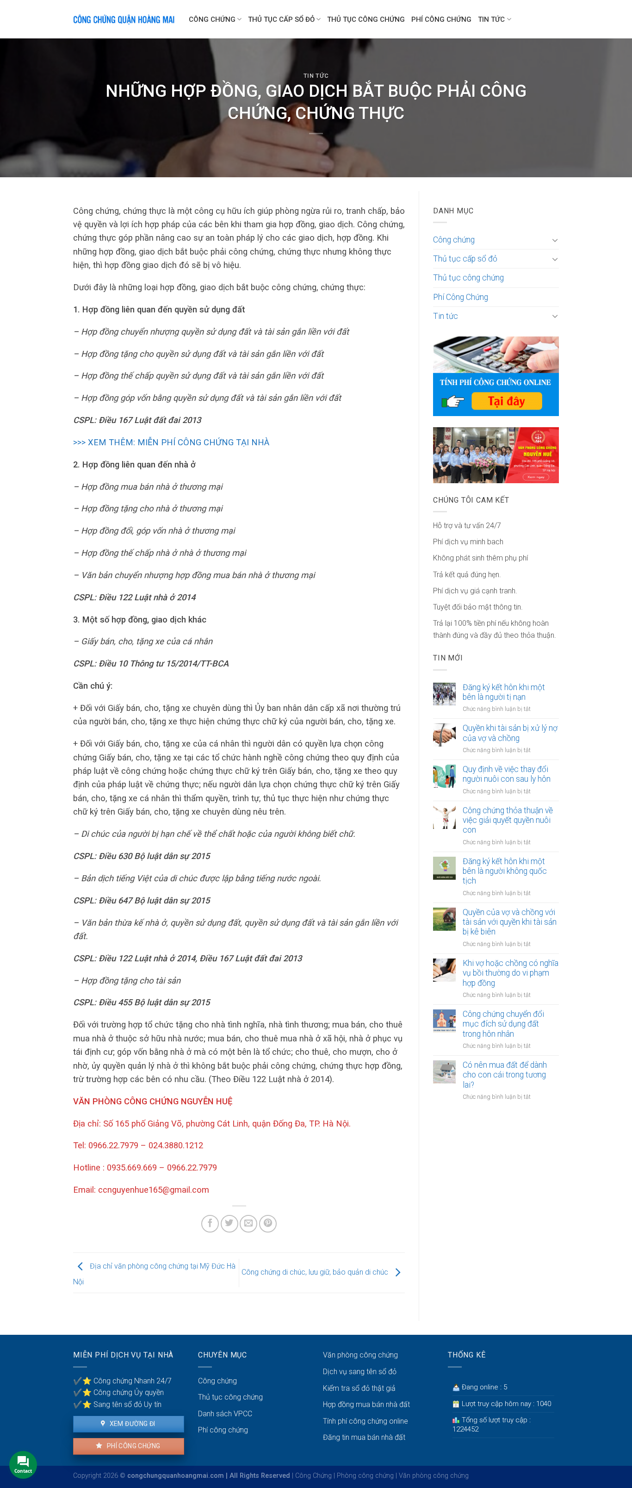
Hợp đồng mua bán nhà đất (366, 1404)
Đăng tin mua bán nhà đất (364, 1437)
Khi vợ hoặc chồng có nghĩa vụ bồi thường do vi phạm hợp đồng (510, 973)
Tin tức (491, 19)
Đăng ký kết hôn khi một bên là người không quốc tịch (505, 871)
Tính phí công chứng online (365, 1421)
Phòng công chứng (365, 1476)
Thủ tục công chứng (366, 19)
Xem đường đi (131, 1423)
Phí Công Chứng (441, 19)
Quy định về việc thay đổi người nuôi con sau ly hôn (507, 774)
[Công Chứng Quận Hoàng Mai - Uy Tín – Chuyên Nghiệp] (124, 19)
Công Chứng (313, 1476)
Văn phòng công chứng (360, 1355)
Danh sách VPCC (225, 1413)
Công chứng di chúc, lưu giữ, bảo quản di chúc (316, 1272)
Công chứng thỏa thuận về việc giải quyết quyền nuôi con (508, 820)
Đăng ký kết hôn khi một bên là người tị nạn (504, 692)
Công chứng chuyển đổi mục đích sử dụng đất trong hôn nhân (503, 1023)
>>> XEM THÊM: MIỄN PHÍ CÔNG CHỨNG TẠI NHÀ (171, 442)
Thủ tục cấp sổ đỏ (281, 19)
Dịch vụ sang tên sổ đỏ (360, 1371)
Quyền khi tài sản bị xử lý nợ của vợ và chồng (510, 732)
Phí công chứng (132, 1446)
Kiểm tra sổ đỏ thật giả (359, 1388)
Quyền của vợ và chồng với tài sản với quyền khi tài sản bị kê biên (510, 922)
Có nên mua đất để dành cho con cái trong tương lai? (505, 1074)
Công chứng (212, 19)
